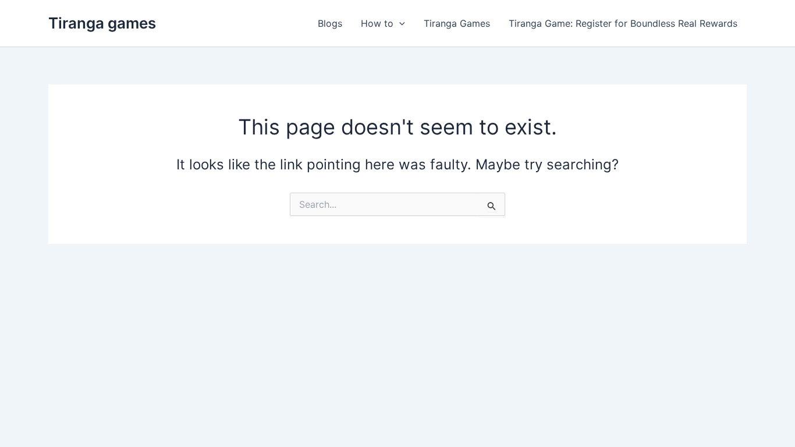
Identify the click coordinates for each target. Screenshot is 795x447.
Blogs (330, 23)
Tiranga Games (457, 23)
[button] (399, 23)
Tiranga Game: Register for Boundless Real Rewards (623, 23)
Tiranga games (102, 23)
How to (377, 23)
